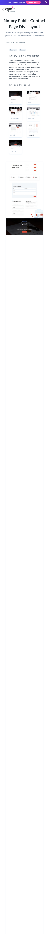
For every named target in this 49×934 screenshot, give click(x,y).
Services (22, 50)
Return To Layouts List (15, 42)
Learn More (33, 2)
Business (13, 50)
